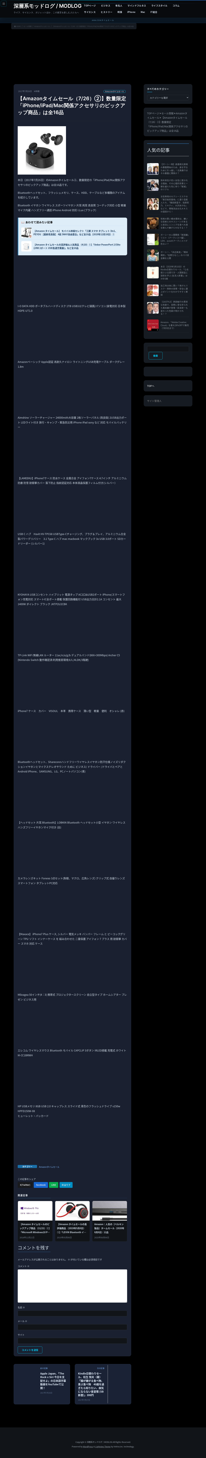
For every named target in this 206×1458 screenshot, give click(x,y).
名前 (21, 1307)
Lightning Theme (103, 1446)
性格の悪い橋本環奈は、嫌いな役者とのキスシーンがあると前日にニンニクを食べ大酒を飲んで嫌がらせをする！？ (174, 223)
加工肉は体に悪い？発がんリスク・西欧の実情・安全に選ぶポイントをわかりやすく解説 (174, 290)
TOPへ (150, 386)
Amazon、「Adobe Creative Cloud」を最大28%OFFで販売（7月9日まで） (175, 325)
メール (22, 1321)
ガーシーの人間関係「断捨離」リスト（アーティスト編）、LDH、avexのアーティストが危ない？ (175, 239)
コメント (23, 1266)
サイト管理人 (154, 401)
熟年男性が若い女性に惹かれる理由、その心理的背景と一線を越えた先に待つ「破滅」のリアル (174, 185)
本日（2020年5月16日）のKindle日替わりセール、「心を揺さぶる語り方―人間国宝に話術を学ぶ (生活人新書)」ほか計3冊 (175, 272)
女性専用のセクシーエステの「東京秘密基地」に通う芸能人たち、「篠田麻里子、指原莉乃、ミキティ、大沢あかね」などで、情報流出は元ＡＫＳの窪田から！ (175, 204)
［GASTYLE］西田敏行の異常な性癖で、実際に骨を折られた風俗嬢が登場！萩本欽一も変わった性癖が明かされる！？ (174, 307)
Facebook (41, 1184)
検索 (155, 355)
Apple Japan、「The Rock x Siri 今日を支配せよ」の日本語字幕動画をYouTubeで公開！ (53, 1380)
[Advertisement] (103, 57)
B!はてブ (66, 1184)
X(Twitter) (25, 1184)
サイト (21, 1334)
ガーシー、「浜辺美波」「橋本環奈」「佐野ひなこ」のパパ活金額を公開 (175, 255)
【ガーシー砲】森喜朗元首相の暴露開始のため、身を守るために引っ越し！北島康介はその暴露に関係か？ (174, 169)
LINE (53, 1184)
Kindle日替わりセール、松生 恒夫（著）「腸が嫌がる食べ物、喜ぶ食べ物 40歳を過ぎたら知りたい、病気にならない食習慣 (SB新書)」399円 (91, 1384)
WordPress (88, 1446)
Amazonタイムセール (114, 91)
